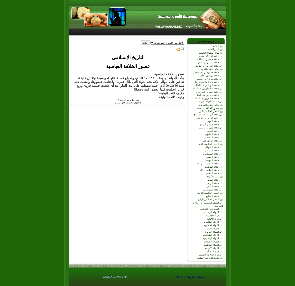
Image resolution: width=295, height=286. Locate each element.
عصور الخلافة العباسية (208, 108)
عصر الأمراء (213, 176)
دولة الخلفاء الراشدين (208, 52)
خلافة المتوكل (212, 147)
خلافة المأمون (212, 134)
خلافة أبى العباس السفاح (206, 114)
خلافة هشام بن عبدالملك (207, 98)
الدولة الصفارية (211, 225)
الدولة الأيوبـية (212, 248)
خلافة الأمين (213, 131)
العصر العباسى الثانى (209, 144)
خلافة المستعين (211, 153)
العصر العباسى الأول (209, 111)
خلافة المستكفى (210, 189)
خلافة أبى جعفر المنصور (207, 118)
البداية (216, 46)
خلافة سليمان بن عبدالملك (206, 88)
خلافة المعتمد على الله (208, 163)
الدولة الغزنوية (212, 231)
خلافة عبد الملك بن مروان (206, 82)
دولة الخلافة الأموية (210, 69)
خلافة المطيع (212, 196)
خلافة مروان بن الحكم (208, 78)
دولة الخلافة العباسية (209, 105)
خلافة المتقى (212, 186)
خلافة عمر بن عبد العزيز (207, 92)
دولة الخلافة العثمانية (208, 254)
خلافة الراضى (212, 183)
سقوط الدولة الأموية (209, 101)
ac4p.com (134, 100)
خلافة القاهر (213, 179)
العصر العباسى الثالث (208, 192)
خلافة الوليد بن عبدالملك (207, 85)
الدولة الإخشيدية (211, 238)
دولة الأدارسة (212, 215)
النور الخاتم (214, 49)
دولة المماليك (212, 251)
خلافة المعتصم (211, 137)
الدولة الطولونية (211, 235)
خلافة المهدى (212, 121)
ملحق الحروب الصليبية (208, 257)
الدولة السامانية (211, 228)
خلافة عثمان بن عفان (208, 62)
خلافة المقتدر (212, 173)
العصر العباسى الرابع (209, 199)
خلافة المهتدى (212, 160)
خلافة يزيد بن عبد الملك (207, 95)
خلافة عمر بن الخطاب (208, 59)
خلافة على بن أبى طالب (207, 65)
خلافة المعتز (213, 157)
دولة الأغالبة (213, 218)
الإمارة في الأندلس (209, 209)
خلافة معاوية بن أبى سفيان (206, 72)
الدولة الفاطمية (211, 244)
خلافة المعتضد (212, 166)
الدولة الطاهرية (211, 222)
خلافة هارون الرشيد (209, 127)
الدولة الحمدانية (211, 241)
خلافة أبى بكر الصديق (208, 56)
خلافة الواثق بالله (210, 140)
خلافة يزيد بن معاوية (209, 75)
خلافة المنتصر (212, 150)
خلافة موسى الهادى (209, 124)
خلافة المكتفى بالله (209, 170)
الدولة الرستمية (211, 212)
